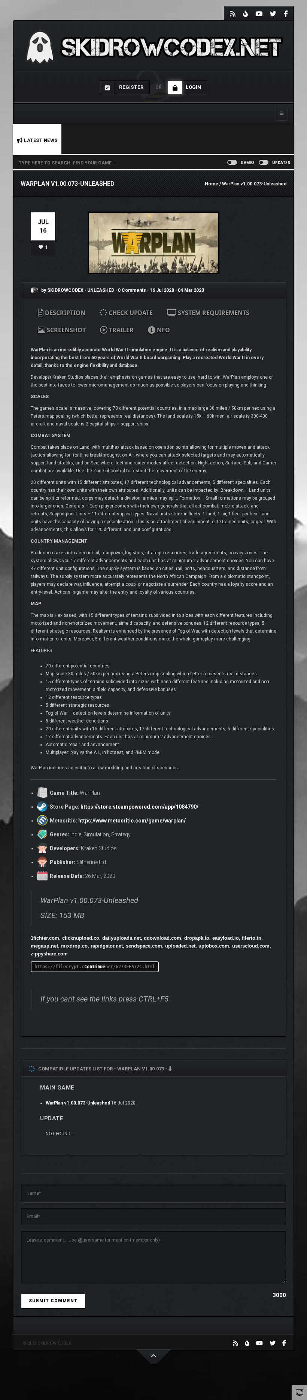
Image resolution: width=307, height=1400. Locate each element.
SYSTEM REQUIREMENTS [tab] (212, 313)
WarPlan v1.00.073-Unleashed (78, 1103)
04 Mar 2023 (191, 290)
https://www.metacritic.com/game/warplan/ (132, 821)
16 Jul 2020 (162, 290)
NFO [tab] (162, 330)
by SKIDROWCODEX (61, 290)
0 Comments (132, 290)
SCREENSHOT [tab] (65, 330)
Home (211, 184)
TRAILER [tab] (120, 330)
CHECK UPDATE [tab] (130, 313)
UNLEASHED (101, 290)
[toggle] (299, 1392)
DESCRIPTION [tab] (64, 313)
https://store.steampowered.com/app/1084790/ (139, 807)
